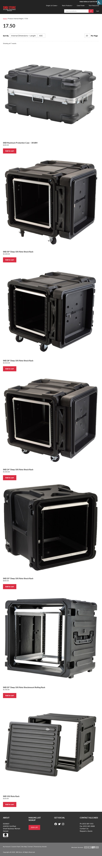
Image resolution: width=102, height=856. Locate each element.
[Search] (91, 11)
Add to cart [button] (9, 151)
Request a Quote (86, 831)
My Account (6, 846)
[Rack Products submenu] (72, 5)
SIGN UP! (34, 827)
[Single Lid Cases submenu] (57, 5)
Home (5, 18)
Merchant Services (77, 847)
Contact (30, 846)
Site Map (24, 846)
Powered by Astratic (40, 846)
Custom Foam (16, 846)
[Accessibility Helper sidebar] (99, 2)
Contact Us (84, 829)
